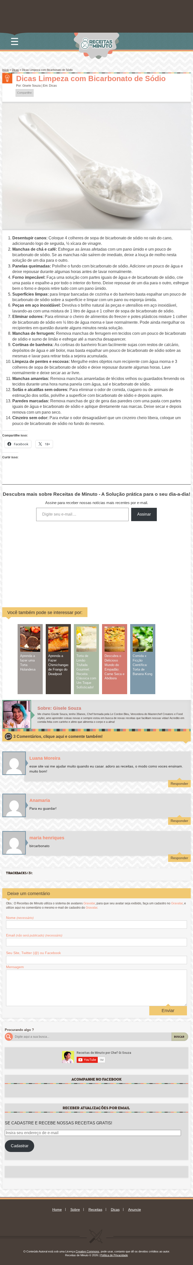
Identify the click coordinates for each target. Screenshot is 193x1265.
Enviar (168, 1010)
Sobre (75, 1209)
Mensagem (15, 967)
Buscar (179, 1036)
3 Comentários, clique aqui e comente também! (58, 736)
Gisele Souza (31, 85)
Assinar (144, 514)
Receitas (95, 1209)
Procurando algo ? (19, 1030)
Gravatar (89, 903)
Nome (20, 918)
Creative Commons (87, 1251)
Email (34, 935)
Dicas (15, 69)
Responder (179, 784)
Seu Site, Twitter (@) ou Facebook (33, 953)
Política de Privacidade (114, 1255)
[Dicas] (7, 78)
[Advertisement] (64, 560)
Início (5, 69)
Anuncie (134, 1209)
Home (57, 1209)
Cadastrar (19, 1146)
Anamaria (39, 800)
